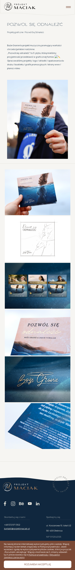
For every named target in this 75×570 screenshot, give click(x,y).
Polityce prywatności (38, 554)
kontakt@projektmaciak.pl (17, 528)
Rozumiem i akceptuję (37, 564)
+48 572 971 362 (12, 524)
